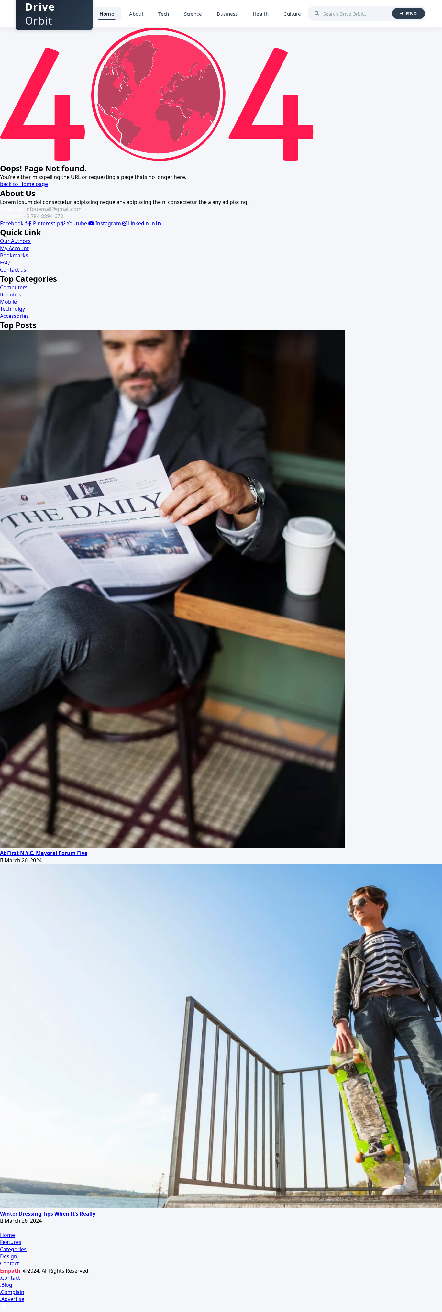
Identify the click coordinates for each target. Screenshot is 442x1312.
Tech (163, 13)
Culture (292, 13)
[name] (172, 846)
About (136, 13)
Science (193, 13)
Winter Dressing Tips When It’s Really (47, 1213)
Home (106, 13)
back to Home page (24, 184)
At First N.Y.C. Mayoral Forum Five (43, 853)
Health (261, 13)
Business (227, 13)
